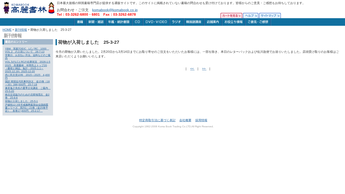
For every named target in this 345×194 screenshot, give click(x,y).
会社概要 (185, 120)
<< (192, 68)
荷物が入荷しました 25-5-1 (21, 101)
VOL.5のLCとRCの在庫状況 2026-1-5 (27, 61)
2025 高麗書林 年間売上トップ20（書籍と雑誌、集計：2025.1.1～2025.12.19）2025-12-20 (26, 68)
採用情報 (201, 120)
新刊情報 (21, 30)
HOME (7, 30)
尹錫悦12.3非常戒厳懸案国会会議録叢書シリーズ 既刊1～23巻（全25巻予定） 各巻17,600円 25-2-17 (26, 107)
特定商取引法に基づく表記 (157, 120)
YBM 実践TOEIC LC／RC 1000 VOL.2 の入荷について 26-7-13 (27, 50)
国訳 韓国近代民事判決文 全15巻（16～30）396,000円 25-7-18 (27, 83)
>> (204, 68)
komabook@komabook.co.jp (115, 10)
